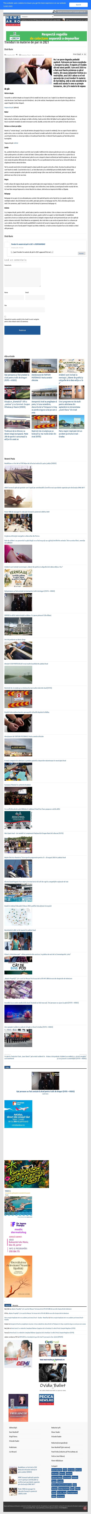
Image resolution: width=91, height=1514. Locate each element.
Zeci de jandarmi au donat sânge (14, 639)
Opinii (54, 1481)
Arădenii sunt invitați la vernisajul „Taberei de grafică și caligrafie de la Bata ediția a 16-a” (71, 378)
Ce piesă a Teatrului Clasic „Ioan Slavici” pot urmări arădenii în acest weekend (24, 1057)
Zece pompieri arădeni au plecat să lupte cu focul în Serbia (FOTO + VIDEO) (28, 1027)
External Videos (57, 1477)
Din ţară (78, 1470)
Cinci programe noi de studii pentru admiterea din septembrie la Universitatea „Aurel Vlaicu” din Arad (70, 405)
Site (5, 305)
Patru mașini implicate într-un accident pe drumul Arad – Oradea (70, 434)
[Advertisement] (44, 347)
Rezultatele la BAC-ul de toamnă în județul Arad (20, 930)
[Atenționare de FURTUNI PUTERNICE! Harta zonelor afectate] (18, 747)
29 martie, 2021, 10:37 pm (17, 247)
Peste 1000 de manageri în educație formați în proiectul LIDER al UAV (26, 512)
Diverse (62, 1473)
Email (27, 292)
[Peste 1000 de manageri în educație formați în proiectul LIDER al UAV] (18, 523)
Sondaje (54, 1489)
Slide (74, 1485)
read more (45, 1094)
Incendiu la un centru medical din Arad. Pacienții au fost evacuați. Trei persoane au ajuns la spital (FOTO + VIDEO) (41, 1003)
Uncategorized (72, 1492)
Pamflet (60, 1481)
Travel (54, 1492)
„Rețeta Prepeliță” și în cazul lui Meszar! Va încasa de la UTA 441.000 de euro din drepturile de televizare (38, 978)
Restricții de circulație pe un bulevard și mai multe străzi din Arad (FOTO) (44, 434)
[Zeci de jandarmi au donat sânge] (18, 651)
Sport (72, 1489)
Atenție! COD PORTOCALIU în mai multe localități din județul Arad (26, 664)
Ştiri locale (60, 1496)
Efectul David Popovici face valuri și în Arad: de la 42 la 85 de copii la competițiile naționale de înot (36, 882)
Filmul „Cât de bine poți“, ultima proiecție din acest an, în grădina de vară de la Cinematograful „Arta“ (37, 954)
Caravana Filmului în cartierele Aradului (17, 785)
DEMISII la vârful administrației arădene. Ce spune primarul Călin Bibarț (27, 615)
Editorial (69, 1473)
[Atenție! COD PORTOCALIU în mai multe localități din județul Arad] (18, 675)
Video (54, 1496)
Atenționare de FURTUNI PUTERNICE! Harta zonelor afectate (42, 377)
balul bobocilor (57, 1470)
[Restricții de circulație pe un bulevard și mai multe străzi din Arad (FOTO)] (18, 699)
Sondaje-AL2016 (64, 1489)
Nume (6, 292)
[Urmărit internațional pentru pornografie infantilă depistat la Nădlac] (18, 723)
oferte (16, 143)
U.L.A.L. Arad (61, 1492)
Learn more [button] (8, 6)
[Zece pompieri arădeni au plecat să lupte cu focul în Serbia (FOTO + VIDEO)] (18, 1038)
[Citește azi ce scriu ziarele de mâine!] (13, 25)
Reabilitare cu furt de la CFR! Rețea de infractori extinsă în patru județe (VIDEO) (30, 463)
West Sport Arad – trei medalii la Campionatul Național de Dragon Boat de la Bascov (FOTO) (33, 833)
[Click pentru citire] (32, 20)
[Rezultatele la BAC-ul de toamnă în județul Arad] (18, 941)
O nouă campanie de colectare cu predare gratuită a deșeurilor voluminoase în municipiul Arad (35, 760)
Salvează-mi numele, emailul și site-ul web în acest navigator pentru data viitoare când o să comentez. (21, 320)
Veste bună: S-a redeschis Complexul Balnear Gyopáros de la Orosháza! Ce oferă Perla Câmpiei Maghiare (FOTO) (43, 1328)
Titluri (29, 55)
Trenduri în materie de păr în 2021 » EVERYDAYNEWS (28, 244)
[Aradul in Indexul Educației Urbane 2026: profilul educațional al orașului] (18, 917)
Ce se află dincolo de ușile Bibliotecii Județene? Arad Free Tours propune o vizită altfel (32, 809)
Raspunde (81, 253)
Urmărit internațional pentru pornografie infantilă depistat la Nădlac (26, 712)
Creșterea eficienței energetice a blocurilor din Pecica (21, 536)
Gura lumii (67, 1477)
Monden (75, 1477)
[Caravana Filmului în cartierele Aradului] (18, 796)
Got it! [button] (78, 5)
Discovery (23, 55)
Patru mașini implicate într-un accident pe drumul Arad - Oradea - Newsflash (26, 1318)
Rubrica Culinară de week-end (61, 1485)
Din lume (71, 1470)
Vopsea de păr (8, 107)
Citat (64, 1470)
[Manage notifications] (85, 1508)
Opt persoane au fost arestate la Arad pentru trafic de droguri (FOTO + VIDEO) (16, 377)
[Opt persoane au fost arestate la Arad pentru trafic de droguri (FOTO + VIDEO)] (18, 602)
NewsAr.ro (41, 55)
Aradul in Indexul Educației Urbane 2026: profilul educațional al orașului (28, 906)
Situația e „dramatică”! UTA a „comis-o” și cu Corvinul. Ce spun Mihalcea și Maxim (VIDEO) (17, 404)
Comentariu (7, 265)
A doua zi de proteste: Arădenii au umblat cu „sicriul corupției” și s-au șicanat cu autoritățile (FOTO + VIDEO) (66, 1057)
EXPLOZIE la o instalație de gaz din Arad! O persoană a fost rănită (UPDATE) (41, 1337)
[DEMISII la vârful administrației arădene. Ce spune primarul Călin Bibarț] (18, 626)
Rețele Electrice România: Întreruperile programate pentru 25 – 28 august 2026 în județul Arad (35, 857)
